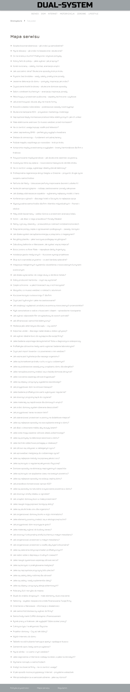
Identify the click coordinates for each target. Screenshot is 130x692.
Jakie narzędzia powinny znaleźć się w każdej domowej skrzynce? (42, 372)
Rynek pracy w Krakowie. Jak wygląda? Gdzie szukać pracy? (40, 621)
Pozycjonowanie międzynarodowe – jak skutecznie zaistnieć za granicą (45, 158)
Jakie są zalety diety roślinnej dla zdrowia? (32, 575)
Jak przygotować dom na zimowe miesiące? (32, 387)
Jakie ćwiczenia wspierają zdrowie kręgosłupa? (34, 377)
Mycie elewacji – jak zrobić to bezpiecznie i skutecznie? (37, 51)
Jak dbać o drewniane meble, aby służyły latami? (35, 428)
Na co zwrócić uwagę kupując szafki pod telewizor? (36, 127)
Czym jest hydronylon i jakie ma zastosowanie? (34, 300)
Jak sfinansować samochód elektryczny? (32, 321)
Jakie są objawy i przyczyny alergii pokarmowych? (35, 585)
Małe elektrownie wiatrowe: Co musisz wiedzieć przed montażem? (42, 122)
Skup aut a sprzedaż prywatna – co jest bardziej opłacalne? (40, 259)
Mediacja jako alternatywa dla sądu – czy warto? (35, 326)
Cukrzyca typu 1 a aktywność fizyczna (30, 626)
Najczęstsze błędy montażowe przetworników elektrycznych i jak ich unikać (47, 117)
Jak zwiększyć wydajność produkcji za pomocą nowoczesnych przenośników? (48, 305)
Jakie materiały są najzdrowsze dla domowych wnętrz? (38, 402)
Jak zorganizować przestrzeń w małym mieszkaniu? (36, 540)
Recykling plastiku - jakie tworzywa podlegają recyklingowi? (39, 239)
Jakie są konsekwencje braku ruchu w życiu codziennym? (39, 361)
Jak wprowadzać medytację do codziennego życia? (36, 453)
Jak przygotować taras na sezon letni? (30, 412)
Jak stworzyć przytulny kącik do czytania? (32, 397)
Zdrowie (81, 13)
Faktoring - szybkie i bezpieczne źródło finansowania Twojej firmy (42, 601)
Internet (53, 13)
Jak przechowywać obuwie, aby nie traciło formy (35, 102)
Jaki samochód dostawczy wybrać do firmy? (33, 611)
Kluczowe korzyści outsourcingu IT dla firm (32, 295)
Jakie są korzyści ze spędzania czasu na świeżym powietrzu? (41, 473)
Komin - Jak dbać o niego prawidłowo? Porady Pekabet (37, 219)
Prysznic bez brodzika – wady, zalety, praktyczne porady (38, 76)
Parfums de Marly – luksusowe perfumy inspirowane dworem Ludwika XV (45, 183)
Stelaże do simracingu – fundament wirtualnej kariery (37, 137)
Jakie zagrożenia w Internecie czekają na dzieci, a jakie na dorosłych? (44, 657)
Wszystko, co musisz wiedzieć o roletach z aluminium (37, 290)
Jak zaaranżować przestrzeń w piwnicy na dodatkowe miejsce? (41, 417)
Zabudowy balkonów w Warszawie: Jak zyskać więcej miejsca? (41, 244)
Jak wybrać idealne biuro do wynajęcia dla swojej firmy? (38, 336)
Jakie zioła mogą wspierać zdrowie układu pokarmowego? (39, 433)
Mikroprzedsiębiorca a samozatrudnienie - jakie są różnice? (40, 677)
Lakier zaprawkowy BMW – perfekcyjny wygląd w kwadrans (39, 132)
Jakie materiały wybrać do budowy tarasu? (32, 529)
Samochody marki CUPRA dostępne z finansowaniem (37, 616)
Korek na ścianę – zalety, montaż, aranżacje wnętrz (36, 66)
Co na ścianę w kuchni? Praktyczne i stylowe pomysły (37, 56)
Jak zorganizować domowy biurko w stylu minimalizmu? (38, 514)
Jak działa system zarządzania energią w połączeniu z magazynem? (44, 234)
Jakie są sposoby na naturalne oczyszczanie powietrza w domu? (42, 489)
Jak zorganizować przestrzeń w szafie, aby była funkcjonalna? (41, 545)
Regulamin (62, 688)
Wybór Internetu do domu (24, 636)
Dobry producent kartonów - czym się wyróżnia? (35, 280)
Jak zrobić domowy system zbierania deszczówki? (35, 407)
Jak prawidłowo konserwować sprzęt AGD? (32, 484)
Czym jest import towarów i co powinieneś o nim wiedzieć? (39, 351)
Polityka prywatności (19, 688)
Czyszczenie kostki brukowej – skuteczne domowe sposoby (40, 86)
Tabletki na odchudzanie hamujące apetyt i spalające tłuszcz (40, 641)
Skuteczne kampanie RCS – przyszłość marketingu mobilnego (41, 112)
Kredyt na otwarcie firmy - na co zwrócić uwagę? (35, 667)
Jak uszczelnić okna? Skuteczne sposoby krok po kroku (38, 71)
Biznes (35, 13)
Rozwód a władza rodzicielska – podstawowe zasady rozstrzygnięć (43, 107)
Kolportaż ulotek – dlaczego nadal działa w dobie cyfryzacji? (40, 331)
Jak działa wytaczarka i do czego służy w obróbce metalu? (39, 275)
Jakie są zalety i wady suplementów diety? (32, 580)
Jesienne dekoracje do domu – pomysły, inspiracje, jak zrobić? (41, 81)
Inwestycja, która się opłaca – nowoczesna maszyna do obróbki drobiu (45, 163)
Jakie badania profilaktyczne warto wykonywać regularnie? (39, 392)
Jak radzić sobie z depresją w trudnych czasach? (35, 555)
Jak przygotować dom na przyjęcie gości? (32, 524)
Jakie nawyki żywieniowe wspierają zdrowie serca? (35, 560)
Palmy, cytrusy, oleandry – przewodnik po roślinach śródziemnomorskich (46, 224)
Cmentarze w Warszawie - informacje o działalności (36, 606)
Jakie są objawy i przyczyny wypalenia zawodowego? (37, 382)
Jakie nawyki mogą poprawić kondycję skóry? (33, 504)
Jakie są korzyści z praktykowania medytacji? (33, 565)
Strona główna (16, 21)
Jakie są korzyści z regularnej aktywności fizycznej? (36, 463)
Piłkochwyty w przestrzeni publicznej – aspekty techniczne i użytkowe (44, 96)
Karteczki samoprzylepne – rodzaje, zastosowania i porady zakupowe (44, 188)
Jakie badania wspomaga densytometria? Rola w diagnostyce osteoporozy (47, 341)
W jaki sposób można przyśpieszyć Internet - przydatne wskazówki (43, 672)
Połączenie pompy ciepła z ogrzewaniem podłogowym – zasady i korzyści (46, 229)
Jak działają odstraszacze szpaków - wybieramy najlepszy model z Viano (46, 193)
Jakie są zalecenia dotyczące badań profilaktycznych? (38, 550)
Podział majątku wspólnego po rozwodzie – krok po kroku (38, 142)
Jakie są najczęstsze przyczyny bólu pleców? (34, 570)
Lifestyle (94, 13)
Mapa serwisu (43, 688)
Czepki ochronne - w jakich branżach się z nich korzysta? (39, 285)
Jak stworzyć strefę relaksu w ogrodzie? (31, 494)
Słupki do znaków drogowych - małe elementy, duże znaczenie (41, 596)
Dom (43, 13)
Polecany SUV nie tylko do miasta (28, 591)
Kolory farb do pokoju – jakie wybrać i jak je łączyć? (36, 61)
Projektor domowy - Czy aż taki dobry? (30, 631)
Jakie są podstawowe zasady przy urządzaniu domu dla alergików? (43, 366)
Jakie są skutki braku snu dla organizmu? (31, 509)
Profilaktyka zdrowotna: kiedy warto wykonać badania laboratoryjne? (44, 346)
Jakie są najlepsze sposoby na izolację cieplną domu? (37, 478)
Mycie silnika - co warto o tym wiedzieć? (31, 652)
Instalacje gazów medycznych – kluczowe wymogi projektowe (41, 254)
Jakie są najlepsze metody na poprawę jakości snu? (36, 458)
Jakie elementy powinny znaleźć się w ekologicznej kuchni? (39, 519)
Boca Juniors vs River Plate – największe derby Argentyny (39, 249)
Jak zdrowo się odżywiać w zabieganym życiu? (34, 448)
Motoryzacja (67, 13)
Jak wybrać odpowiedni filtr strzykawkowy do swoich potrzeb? (41, 315)
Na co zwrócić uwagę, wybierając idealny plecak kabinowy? (39, 168)
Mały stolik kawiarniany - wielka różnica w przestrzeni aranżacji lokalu (44, 214)
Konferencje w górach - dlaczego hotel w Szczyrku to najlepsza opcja (44, 198)
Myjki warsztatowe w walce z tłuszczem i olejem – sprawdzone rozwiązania (47, 310)
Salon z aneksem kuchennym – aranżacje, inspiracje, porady (40, 91)
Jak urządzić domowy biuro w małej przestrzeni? (35, 499)
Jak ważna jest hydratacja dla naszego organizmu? (36, 356)
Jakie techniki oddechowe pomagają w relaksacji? (35, 443)
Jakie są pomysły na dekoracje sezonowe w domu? (36, 438)
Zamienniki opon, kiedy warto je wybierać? (32, 647)
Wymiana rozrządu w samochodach (29, 662)
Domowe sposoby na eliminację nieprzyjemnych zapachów (39, 468)
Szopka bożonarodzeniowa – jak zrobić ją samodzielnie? (38, 46)
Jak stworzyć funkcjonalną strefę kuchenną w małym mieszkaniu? (43, 534)
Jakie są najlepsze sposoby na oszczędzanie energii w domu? (41, 422)
